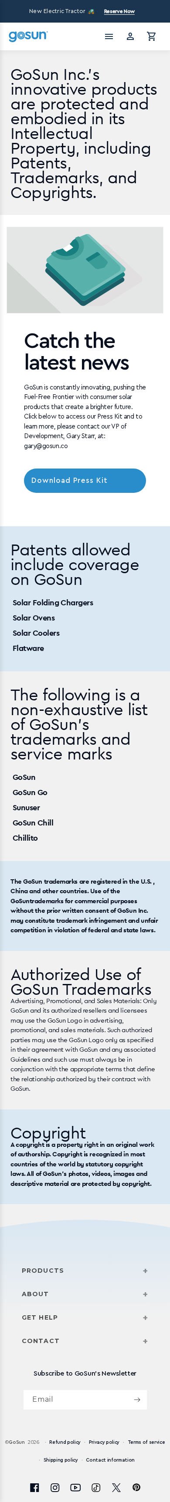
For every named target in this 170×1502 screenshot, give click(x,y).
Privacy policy (104, 1442)
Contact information (110, 1460)
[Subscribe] (137, 1400)
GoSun (16, 1442)
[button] (151, 36)
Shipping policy (61, 1460)
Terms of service (146, 1442)
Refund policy (65, 1442)
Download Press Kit (69, 480)
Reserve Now (119, 11)
